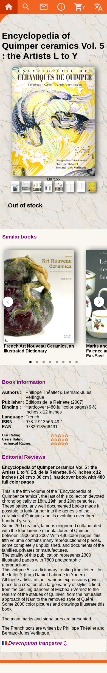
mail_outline (43, 6)
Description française (38, 643)
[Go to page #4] (50, 362)
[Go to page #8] (76, 362)
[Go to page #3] (43, 362)
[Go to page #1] (30, 362)
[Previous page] (8, 302)
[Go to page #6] (63, 362)
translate (98, 6)
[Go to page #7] (70, 362)
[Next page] (99, 302)
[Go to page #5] (57, 362)
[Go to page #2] (37, 362)
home (8, 6)
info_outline (61, 6)
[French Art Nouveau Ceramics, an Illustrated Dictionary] (39, 341)
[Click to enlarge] (53, 175)
